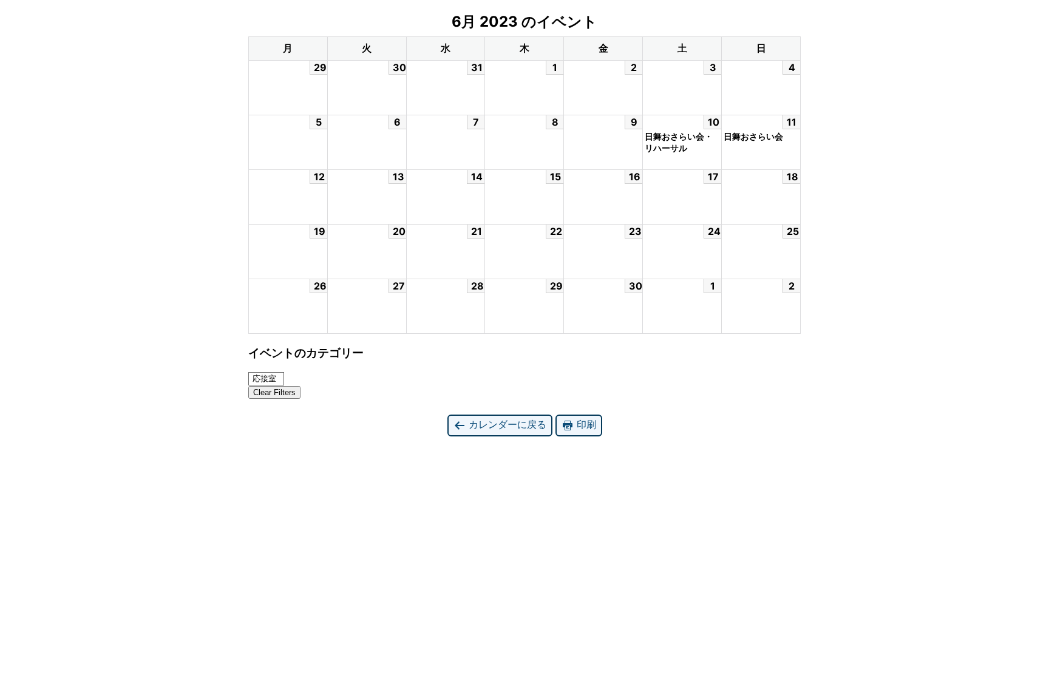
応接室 (264, 378)
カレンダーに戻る (506, 424)
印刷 (585, 424)
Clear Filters (274, 392)
